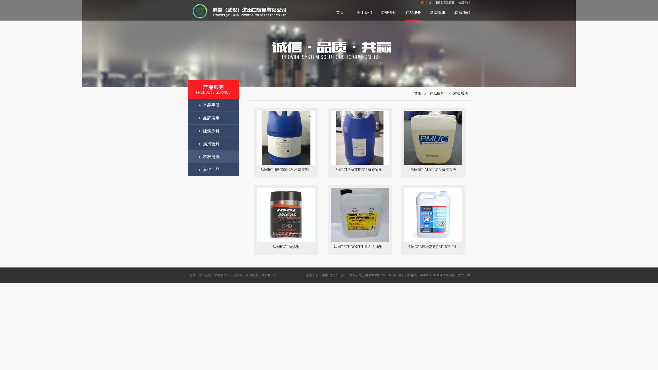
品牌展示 (211, 118)
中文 (429, 2)
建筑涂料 (211, 131)
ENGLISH (447, 2)
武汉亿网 (464, 275)
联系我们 (462, 13)
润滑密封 (211, 144)
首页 (340, 13)
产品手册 (211, 105)
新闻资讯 (437, 13)
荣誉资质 (389, 13)
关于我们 (364, 13)
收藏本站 (464, 2)
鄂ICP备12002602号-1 (383, 275)
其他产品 (211, 169)
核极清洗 (211, 156)
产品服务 (413, 13)
